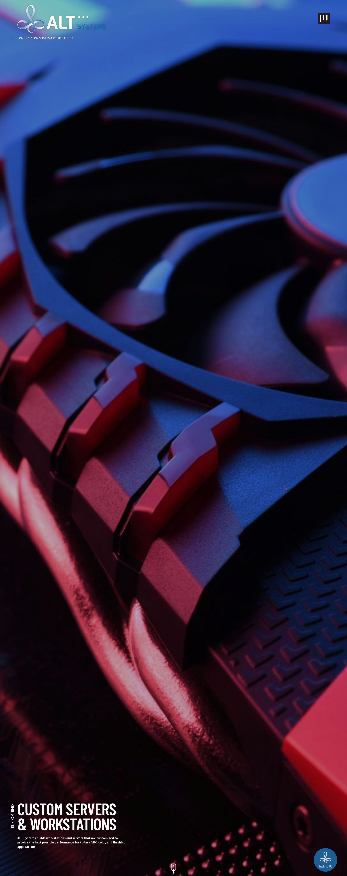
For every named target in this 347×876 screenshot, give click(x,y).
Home (21, 38)
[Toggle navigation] (324, 18)
